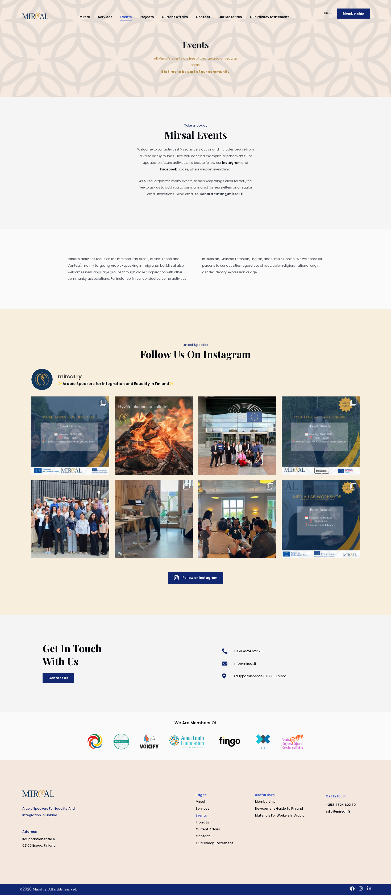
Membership (265, 801)
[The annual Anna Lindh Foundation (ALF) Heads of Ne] (70, 519)
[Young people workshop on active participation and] (237, 519)
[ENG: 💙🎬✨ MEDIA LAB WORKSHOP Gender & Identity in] (321, 519)
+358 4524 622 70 (341, 804)
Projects (147, 17)
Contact (203, 17)
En (326, 13)
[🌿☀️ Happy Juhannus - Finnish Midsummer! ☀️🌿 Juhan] (154, 435)
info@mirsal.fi (338, 811)
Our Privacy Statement (269, 17)
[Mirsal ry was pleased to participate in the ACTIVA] (237, 435)
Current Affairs (175, 17)
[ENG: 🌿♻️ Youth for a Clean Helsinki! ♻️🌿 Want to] (321, 435)
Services (105, 17)
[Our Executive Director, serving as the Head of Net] (154, 519)
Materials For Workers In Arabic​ (279, 815)
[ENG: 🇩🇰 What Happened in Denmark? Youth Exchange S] (70, 435)
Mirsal (85, 17)
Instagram (231, 162)
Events (126, 17)
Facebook (168, 169)
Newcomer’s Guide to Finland (279, 808)
